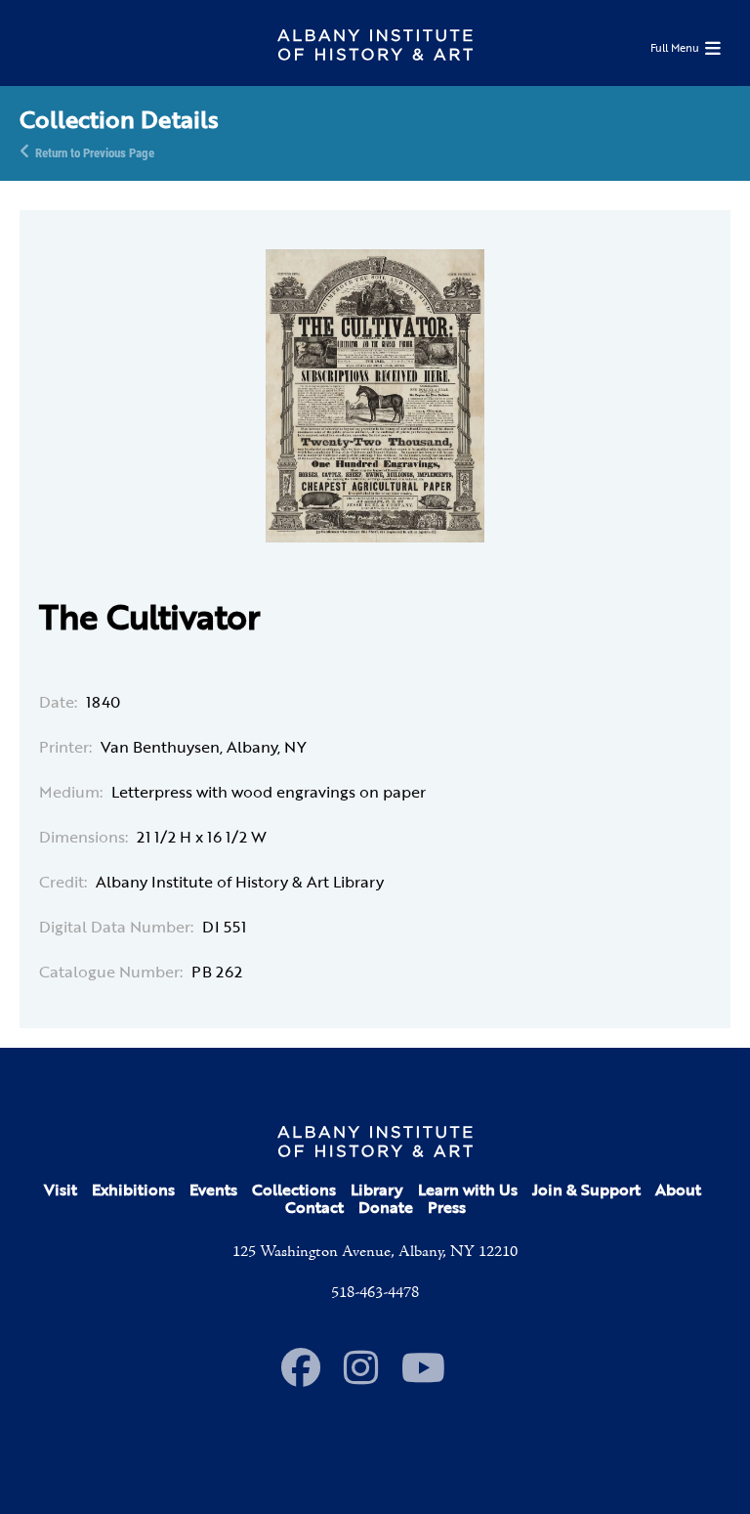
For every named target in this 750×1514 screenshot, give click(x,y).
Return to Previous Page (94, 151)
